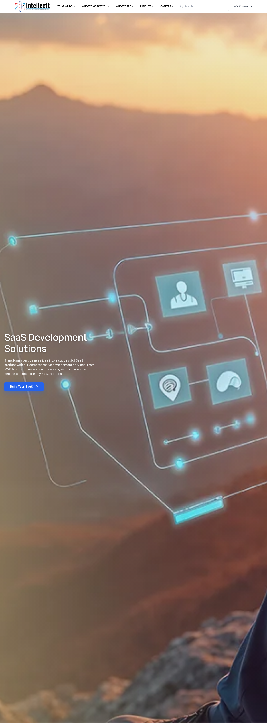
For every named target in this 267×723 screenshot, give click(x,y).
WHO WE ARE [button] (123, 6)
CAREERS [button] (165, 6)
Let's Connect (242, 6)
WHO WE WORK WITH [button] (94, 6)
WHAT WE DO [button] (65, 6)
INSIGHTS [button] (145, 6)
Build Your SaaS (21, 386)
